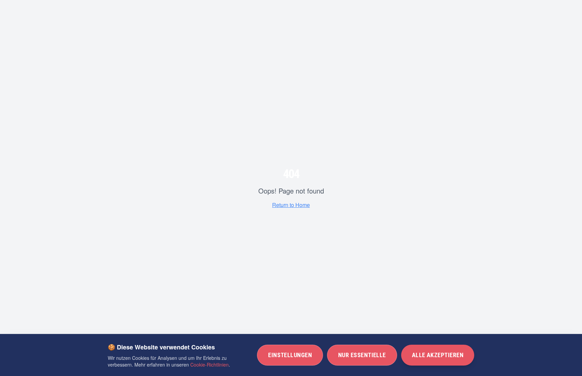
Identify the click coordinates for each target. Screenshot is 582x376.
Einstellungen (290, 354)
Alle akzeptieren (437, 354)
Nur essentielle (362, 354)
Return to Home (291, 205)
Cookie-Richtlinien (209, 364)
